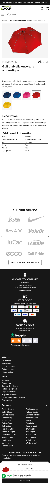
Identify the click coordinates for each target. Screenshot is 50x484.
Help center (6, 363)
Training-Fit (30, 428)
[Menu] (3, 14)
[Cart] (48, 8)
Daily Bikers (7, 412)
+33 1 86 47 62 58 (25, 290)
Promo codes (7, 372)
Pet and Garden (32, 412)
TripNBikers (31, 437)
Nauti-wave (6, 440)
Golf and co (6, 426)
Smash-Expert (32, 417)
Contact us (25, 283)
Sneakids (30, 423)
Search (13, 14)
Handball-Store (8, 428)
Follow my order (8, 366)
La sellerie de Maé (9, 434)
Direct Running (8, 414)
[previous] (1, 236)
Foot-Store (6, 420)
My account (6, 360)
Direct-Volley (7, 417)
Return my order (8, 369)
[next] (48, 236)
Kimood (10, 61)
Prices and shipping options (13, 397)
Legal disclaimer (8, 391)
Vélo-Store (30, 440)
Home (4, 20)
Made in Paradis (8, 437)
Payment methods (9, 394)
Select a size (25, 481)
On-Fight (5, 443)
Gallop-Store (7, 423)
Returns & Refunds (10, 388)
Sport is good (31, 426)
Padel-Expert (7, 445)
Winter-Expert (31, 443)
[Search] (8, 14)
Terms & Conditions (10, 386)
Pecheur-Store (32, 409)
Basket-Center (8, 409)
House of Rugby (8, 431)
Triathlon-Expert (32, 434)
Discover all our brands (25, 262)
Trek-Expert (30, 431)
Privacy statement (9, 400)
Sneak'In (29, 420)
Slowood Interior (32, 414)
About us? (6, 380)
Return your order (25, 330)
